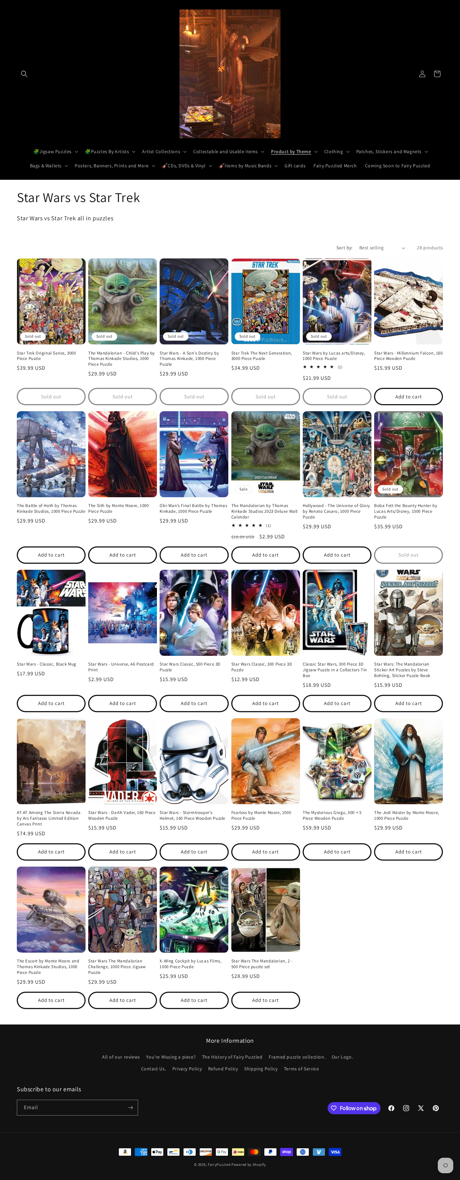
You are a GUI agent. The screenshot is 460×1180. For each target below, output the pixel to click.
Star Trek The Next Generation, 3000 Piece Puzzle (261, 356)
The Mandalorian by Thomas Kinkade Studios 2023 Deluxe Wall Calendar (264, 511)
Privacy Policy (187, 1069)
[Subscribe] (130, 1108)
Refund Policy (223, 1069)
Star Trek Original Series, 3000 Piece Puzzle (46, 356)
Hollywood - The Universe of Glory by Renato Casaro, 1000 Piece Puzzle (336, 511)
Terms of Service (301, 1069)
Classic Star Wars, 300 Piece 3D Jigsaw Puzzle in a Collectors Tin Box (335, 670)
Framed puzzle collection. (297, 1057)
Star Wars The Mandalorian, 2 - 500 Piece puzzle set (262, 964)
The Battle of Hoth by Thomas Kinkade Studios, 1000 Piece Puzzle (51, 508)
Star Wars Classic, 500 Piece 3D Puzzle (190, 667)
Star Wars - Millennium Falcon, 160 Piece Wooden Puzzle (408, 356)
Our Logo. (342, 1057)
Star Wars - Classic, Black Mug (46, 664)
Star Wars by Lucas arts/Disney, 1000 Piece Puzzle (334, 356)
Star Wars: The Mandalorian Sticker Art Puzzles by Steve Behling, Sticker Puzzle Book (402, 670)
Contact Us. (153, 1069)
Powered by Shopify (248, 1164)
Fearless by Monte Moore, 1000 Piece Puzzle (261, 815)
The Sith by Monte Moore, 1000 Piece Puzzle (118, 508)
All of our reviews (121, 1057)
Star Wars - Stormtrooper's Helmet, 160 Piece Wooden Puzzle (192, 815)
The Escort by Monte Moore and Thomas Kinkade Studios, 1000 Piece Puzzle (48, 966)
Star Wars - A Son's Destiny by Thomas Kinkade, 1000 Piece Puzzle (189, 358)
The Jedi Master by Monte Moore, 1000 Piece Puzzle (406, 815)
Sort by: (344, 248)
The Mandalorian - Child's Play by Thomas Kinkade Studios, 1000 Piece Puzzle (121, 358)
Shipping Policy (260, 1069)
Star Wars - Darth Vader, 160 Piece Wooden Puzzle (121, 815)
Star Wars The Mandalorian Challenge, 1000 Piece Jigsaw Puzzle (117, 966)
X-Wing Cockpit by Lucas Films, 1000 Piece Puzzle (190, 964)
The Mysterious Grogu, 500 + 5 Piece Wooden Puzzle (332, 815)
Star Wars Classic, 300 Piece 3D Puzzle (261, 667)
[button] (24, 73)
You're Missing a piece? (171, 1057)
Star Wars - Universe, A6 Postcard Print (121, 667)
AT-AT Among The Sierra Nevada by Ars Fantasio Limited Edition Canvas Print (48, 818)
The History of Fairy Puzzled (232, 1057)
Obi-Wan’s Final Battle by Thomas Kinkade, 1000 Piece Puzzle (193, 508)
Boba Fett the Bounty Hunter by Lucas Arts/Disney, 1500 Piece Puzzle (405, 511)
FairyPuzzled (219, 1164)
